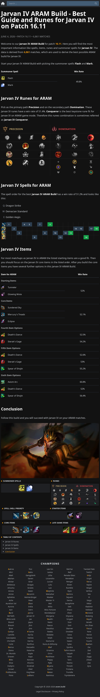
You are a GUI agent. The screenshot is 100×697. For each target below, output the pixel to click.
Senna (69, 600)
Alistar (11, 581)
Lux (50, 588)
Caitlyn (11, 631)
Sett (69, 606)
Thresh (70, 666)
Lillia (50, 575)
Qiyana (50, 666)
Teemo (69, 663)
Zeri (89, 653)
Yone (89, 631)
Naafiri (50, 619)
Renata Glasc (69, 575)
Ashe (11, 600)
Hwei (30, 600)
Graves (30, 588)
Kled (30, 669)
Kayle (30, 653)
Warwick (89, 613)
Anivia (11, 591)
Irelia (30, 606)
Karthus (30, 644)
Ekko (11, 659)
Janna (30, 613)
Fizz (30, 569)
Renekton (69, 578)
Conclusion (10, 551)
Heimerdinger (30, 597)
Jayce (30, 622)
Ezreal (11, 669)
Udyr (89, 575)
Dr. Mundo (10, 653)
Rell (69, 572)
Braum (11, 625)
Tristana (69, 669)
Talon (69, 656)
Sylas (69, 644)
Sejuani (69, 597)
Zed (89, 650)
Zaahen (89, 644)
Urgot (89, 578)
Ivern (30, 609)
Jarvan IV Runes (12, 541)
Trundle (69, 672)
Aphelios (11, 597)
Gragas (30, 584)
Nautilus (50, 628)
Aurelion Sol (11, 603)
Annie (11, 594)
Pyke (50, 663)
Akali (11, 575)
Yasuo (89, 628)
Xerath (89, 622)
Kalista (30, 638)
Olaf (50, 647)
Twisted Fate (89, 569)
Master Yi (50, 600)
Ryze (70, 591)
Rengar (69, 581)
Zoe (89, 663)
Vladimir (89, 606)
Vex (89, 594)
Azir (11, 609)
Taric (69, 659)
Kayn (30, 656)
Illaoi (30, 603)
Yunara (89, 638)
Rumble (69, 588)
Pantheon (50, 656)
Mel (50, 603)
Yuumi (89, 641)
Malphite (50, 591)
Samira (70, 594)
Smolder (69, 631)
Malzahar (50, 594)
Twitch (89, 572)
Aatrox (11, 569)
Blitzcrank (11, 619)
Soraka (70, 638)
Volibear (89, 609)
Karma (30, 641)
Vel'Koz (89, 591)
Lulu (50, 584)
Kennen (30, 659)
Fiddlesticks (11, 672)
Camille (11, 634)
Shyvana (69, 616)
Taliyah (70, 653)
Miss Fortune (50, 609)
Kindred (30, 666)
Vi (89, 597)
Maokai (50, 597)
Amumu (11, 588)
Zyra (89, 666)
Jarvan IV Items (11, 548)
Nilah (50, 638)
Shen (69, 613)
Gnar (30, 581)
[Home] (3, 3)
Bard (11, 613)
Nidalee (50, 634)
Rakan (50, 672)
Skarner (69, 628)
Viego (89, 600)
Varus (89, 581)
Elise (11, 663)
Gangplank (30, 575)
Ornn (50, 653)
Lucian (50, 581)
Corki (11, 644)
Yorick (89, 634)
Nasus (50, 625)
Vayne (89, 584)
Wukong (89, 616)
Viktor (89, 603)
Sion (69, 622)
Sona (69, 634)
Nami (50, 622)
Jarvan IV (30, 616)
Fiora (11, 675)
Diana (11, 650)
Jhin (30, 625)
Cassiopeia (11, 638)
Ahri (11, 572)
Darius (11, 647)
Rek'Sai (70, 569)
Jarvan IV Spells (12, 545)
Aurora (11, 606)
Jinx (30, 628)
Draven (11, 656)
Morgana (50, 616)
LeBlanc (30, 675)
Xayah (89, 619)
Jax (30, 619)
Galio (30, 572)
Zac (89, 647)
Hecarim (30, 594)
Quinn (50, 669)
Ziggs (89, 656)
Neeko (50, 631)
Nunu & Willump (50, 644)
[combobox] (53, 3)
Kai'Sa (30, 634)
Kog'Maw (31, 672)
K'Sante (30, 631)
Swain (69, 641)
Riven (69, 584)
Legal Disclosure (43, 691)
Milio (50, 606)
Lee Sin (50, 569)
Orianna (50, 650)
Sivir (69, 625)
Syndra (70, 647)
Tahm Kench (69, 650)
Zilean (89, 659)
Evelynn (11, 666)
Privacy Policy (58, 691)
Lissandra (50, 578)
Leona (50, 572)
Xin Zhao (89, 625)
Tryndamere (69, 675)
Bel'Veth (10, 616)
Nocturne (50, 641)
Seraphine (69, 603)
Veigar (89, 588)
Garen (30, 578)
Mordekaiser (50, 613)
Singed (70, 619)
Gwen (30, 591)
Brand (11, 622)
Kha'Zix (30, 663)
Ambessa (11, 584)
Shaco (69, 609)
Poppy (50, 659)
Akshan (11, 578)
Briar (11, 628)
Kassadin (31, 647)
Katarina (30, 650)
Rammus (50, 675)
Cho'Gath (11, 641)
